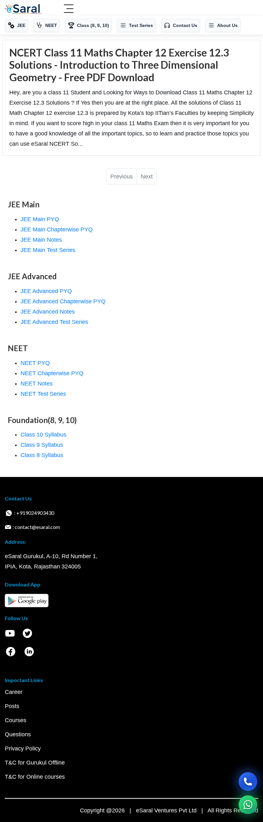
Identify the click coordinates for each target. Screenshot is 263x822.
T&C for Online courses (35, 777)
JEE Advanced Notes (48, 311)
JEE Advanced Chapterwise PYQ (63, 301)
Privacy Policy (23, 748)
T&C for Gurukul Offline (35, 762)
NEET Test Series (43, 394)
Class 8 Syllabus (42, 455)
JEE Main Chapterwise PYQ (57, 229)
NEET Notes (37, 383)
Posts (12, 706)
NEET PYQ (35, 363)
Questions (18, 734)
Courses (15, 720)
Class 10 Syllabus (43, 434)
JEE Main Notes (41, 240)
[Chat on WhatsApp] (248, 804)
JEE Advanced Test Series (54, 322)
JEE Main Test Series (48, 250)
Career (13, 692)
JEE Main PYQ (40, 219)
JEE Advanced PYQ (46, 291)
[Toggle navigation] (69, 9)
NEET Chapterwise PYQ (52, 373)
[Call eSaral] (248, 781)
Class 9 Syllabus (42, 445)
